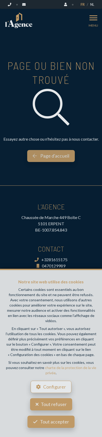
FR (83, 4)
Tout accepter (54, 421)
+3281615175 (54, 259)
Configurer (54, 387)
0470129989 (53, 265)
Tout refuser (54, 404)
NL (92, 4)
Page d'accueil (54, 156)
